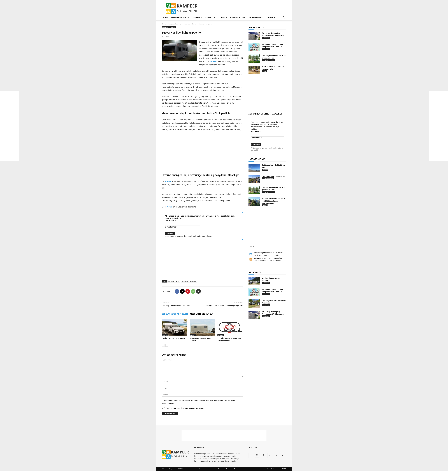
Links (214, 469)
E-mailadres (171, 227)
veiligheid (193, 281)
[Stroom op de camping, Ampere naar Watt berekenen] (254, 36)
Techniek (172, 27)
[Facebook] (177, 291)
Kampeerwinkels (256, 18)
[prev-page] (163, 345)
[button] (283, 18)
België (264, 71)
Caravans (187, 24)
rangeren (185, 281)
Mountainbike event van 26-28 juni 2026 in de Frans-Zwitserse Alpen (273, 201)
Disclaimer (237, 469)
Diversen (196, 18)
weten (170, 207)
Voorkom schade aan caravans (173, 338)
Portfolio (266, 469)
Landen (222, 18)
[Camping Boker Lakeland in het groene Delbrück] (254, 58)
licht (177, 281)
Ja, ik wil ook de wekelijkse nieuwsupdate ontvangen (183, 408)
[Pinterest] (187, 291)
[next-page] (166, 345)
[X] (182, 291)
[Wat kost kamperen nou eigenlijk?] (254, 281)
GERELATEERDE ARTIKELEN (175, 314)
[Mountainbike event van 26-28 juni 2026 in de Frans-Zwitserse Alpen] (254, 201)
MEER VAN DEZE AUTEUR (201, 314)
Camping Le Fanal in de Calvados (176, 306)
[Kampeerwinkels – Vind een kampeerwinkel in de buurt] (254, 47)
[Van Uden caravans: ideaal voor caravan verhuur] (230, 327)
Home (165, 18)
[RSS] (269, 455)
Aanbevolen (266, 37)
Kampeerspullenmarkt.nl (264, 253)
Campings (209, 18)
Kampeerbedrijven (237, 18)
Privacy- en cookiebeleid (251, 469)
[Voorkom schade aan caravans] (174, 327)
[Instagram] (257, 455)
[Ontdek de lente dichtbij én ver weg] (254, 168)
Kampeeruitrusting (179, 18)
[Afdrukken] (198, 291)
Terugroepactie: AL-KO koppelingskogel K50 (224, 306)
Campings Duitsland (268, 60)
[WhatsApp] (193, 291)
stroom (168, 181)
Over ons (221, 469)
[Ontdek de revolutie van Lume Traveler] (202, 327)
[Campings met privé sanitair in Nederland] (254, 303)
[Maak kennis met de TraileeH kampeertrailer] (254, 70)
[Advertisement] (9, 126)
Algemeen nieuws (268, 178)
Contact (269, 18)
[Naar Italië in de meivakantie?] (254, 179)
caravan (213, 61)
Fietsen (265, 205)
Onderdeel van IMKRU (278, 469)
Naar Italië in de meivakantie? (273, 176)
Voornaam (170, 220)
